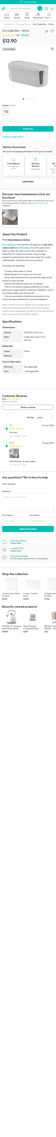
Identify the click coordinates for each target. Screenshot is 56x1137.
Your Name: (8, 515)
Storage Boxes (23, 24)
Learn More (28, 181)
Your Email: (35, 515)
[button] (39, 8)
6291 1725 (16, 548)
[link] (28, 165)
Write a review (28, 407)
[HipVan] (3, 8)
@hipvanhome (39, 203)
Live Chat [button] (18, 540)
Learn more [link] (35, 169)
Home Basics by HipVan (19, 239)
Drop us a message (19, 556)
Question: (7, 491)
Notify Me (28, 128)
